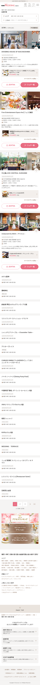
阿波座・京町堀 (15, 565)
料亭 (17, 576)
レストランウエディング (8, 576)
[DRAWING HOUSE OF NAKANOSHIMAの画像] (20, 40)
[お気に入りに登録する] (36, 49)
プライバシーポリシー (29, 669)
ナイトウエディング (8, 587)
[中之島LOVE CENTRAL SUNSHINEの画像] (20, 161)
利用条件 (19, 669)
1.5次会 (22, 585)
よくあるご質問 (32, 676)
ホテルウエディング (7, 579)
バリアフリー (19, 590)
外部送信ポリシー (10, 673)
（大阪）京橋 (10, 567)
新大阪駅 (17, 567)
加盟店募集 (31, 673)
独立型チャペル (20, 587)
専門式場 (23, 576)
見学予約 (12, 84)
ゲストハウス (17, 579)
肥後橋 (28, 563)
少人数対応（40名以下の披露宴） (10, 585)
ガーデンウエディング (32, 585)
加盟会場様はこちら (22, 673)
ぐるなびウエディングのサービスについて (15, 676)
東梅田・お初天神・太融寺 (30, 560)
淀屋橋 (18, 563)
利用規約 (13, 669)
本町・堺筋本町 (5, 565)
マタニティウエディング (8, 590)
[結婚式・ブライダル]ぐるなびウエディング (13, 615)
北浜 (23, 563)
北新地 (11, 560)
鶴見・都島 (12, 570)
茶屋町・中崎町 (20, 570)
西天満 (3, 567)
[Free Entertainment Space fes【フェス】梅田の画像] (20, 101)
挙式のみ (28, 587)
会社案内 (7, 669)
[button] (20, 631)
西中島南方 (4, 570)
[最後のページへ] (34, 504)
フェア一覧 (31, 84)
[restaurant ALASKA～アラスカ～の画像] (20, 222)
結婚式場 (28, 615)
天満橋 (22, 565)
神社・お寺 (29, 576)
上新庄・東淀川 (32, 567)
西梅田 (28, 570)
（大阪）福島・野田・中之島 (8, 563)
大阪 (34, 615)
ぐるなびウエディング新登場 (9, 592)
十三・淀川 (24, 567)
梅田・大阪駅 (5, 560)
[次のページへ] (30, 504)
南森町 (33, 570)
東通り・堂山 (18, 560)
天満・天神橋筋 (30, 565)
